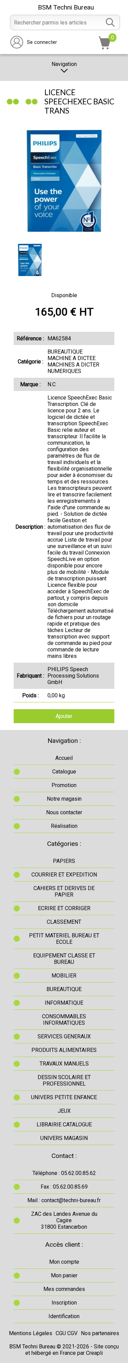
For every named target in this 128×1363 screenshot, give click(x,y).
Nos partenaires (100, 1333)
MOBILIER (64, 975)
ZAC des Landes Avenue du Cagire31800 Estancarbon (64, 1220)
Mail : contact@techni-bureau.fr (64, 1200)
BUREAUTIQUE (64, 989)
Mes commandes (64, 1289)
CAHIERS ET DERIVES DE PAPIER (64, 891)
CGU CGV (66, 1333)
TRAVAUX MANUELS (64, 1063)
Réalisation (64, 826)
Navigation (64, 64)
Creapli (94, 1353)
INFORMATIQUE (64, 1003)
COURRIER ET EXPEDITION (64, 874)
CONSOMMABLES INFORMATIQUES (64, 1019)
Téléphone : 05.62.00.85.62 (64, 1173)
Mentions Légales (30, 1333)
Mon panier (64, 1275)
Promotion (64, 785)
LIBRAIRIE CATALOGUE (64, 1124)
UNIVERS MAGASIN (64, 1138)
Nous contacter (64, 812)
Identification (64, 1316)
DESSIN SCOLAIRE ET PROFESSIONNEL (64, 1080)
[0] (104, 47)
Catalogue (64, 771)
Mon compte (64, 1262)
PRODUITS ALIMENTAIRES (64, 1050)
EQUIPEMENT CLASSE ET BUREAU (64, 958)
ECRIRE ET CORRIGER (64, 908)
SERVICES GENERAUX (64, 1036)
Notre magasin (64, 799)
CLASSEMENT (64, 922)
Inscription (64, 1302)
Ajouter (64, 716)
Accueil (64, 758)
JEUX (64, 1111)
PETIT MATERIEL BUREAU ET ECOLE (64, 938)
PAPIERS (64, 861)
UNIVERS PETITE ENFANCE (64, 1097)
